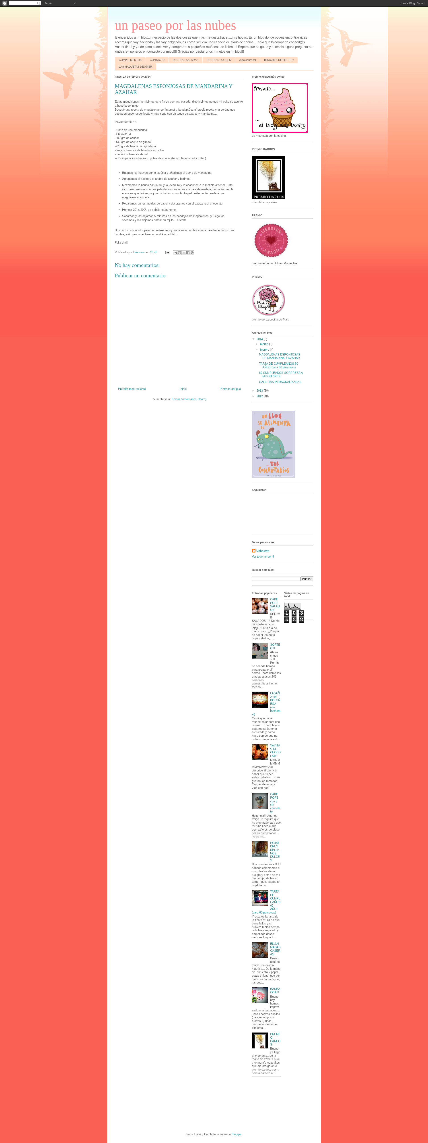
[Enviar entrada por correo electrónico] (167, 252)
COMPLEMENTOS (130, 60)
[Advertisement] (124, 1104)
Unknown (262, 550)
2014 (260, 339)
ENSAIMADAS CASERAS (275, 949)
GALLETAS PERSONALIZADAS (280, 382)
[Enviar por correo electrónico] (175, 252)
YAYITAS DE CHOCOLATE (275, 751)
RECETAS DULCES (219, 60)
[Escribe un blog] (179, 252)
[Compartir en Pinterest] (192, 252)
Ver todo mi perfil (263, 556)
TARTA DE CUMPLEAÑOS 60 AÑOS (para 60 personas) (278, 365)
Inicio (183, 389)
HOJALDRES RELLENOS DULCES (275, 851)
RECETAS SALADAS (185, 60)
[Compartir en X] (183, 252)
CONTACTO (157, 60)
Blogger (236, 1134)
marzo (264, 344)
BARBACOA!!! (275, 990)
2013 (260, 390)
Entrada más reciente (132, 389)
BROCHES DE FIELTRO (279, 60)
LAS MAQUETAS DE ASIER (135, 66)
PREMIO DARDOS (275, 1039)
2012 (260, 396)
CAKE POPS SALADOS (275, 605)
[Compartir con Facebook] (188, 252)
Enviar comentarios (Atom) (189, 399)
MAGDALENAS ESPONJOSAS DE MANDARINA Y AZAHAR (279, 356)
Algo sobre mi (247, 60)
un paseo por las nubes (175, 25)
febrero (265, 349)
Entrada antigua (230, 389)
